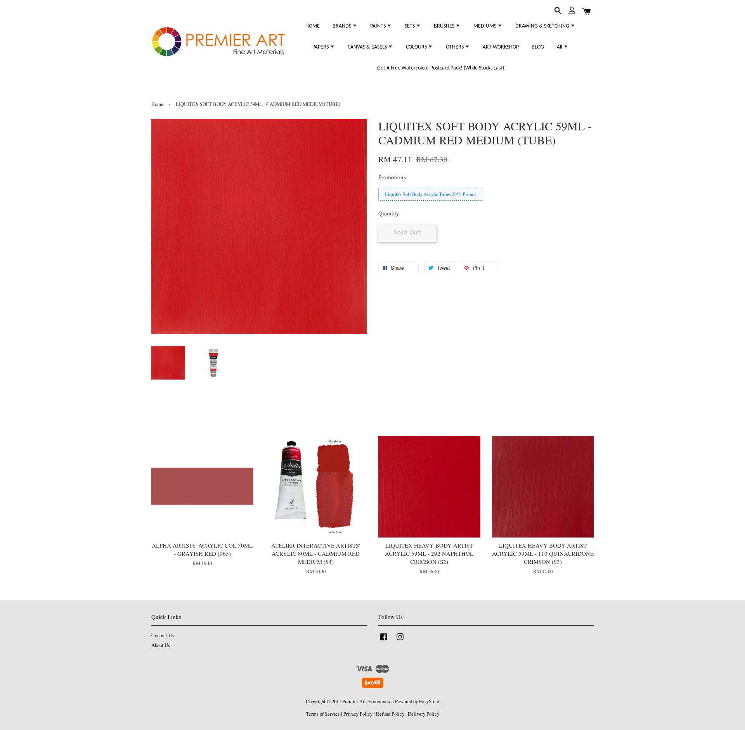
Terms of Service (323, 714)
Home (157, 104)
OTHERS (455, 47)
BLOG (538, 47)
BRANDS (342, 26)
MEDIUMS (485, 26)
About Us (160, 645)
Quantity (388, 213)
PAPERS (321, 47)
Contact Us (162, 635)
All (560, 47)
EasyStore (429, 701)
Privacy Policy (357, 714)
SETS (410, 26)
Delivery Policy (423, 714)
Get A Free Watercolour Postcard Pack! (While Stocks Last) (440, 68)
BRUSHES (445, 26)
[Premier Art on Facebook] (383, 640)
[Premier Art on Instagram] (400, 640)
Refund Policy (390, 714)
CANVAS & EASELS (368, 47)
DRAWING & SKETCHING (542, 26)
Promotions (392, 177)
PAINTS (378, 26)
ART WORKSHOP (501, 47)
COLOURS (417, 47)
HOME (312, 26)
